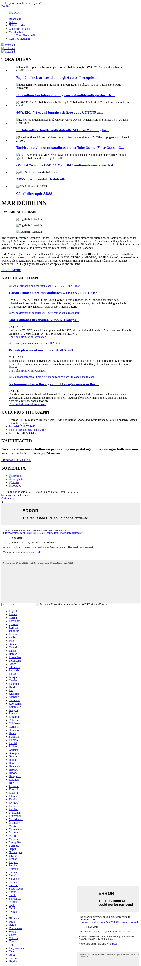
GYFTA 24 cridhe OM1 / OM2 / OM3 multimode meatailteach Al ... (67, 165)
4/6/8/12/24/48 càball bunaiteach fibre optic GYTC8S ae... (59, 112)
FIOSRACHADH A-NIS (16, 460)
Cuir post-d (8, 498)
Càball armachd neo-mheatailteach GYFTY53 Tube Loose (53, 293)
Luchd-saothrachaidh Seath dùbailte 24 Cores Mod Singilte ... (62, 130)
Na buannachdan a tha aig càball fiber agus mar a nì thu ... (54, 384)
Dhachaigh (15, 18)
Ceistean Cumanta (19, 28)
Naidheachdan (17, 25)
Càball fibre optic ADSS (34, 194)
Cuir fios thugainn (19, 38)
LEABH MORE (11, 270)
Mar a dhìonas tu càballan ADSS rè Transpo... (44, 320)
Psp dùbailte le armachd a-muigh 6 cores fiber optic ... (56, 78)
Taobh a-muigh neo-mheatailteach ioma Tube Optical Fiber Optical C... (70, 147)
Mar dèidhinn (16, 32)
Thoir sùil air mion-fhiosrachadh (27, 336)
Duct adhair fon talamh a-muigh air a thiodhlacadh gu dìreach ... (65, 95)
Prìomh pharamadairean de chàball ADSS (41, 350)
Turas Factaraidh (25, 35)
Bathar (13, 22)
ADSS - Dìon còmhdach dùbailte (40, 179)
